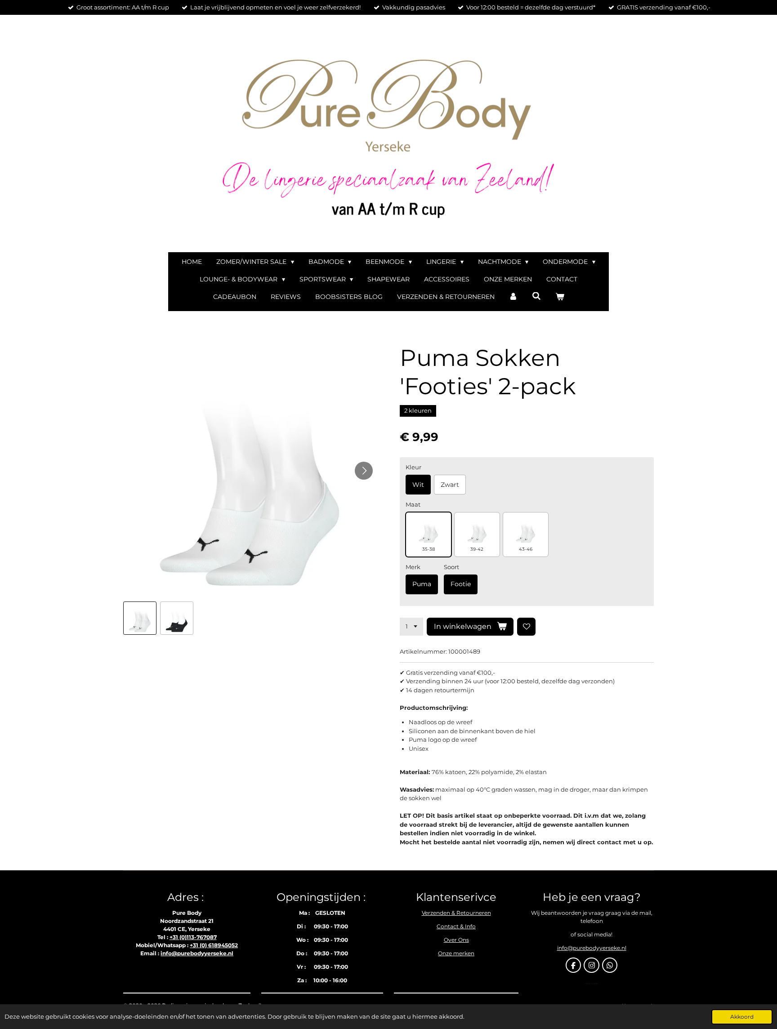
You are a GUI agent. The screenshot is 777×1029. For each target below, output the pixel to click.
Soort (451, 566)
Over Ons (456, 939)
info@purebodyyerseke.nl (197, 953)
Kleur (413, 467)
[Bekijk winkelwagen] (559, 296)
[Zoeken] (536, 296)
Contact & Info (456, 926)
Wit (418, 485)
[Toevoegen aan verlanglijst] (526, 627)
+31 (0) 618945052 (214, 945)
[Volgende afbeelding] (364, 471)
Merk (413, 566)
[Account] (513, 296)
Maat (413, 504)
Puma (421, 584)
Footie (461, 584)
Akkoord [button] (742, 1017)
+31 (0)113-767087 (193, 937)
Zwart (450, 485)
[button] (139, 618)
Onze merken (456, 953)
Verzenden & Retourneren (456, 912)
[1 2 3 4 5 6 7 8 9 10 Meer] (411, 627)
